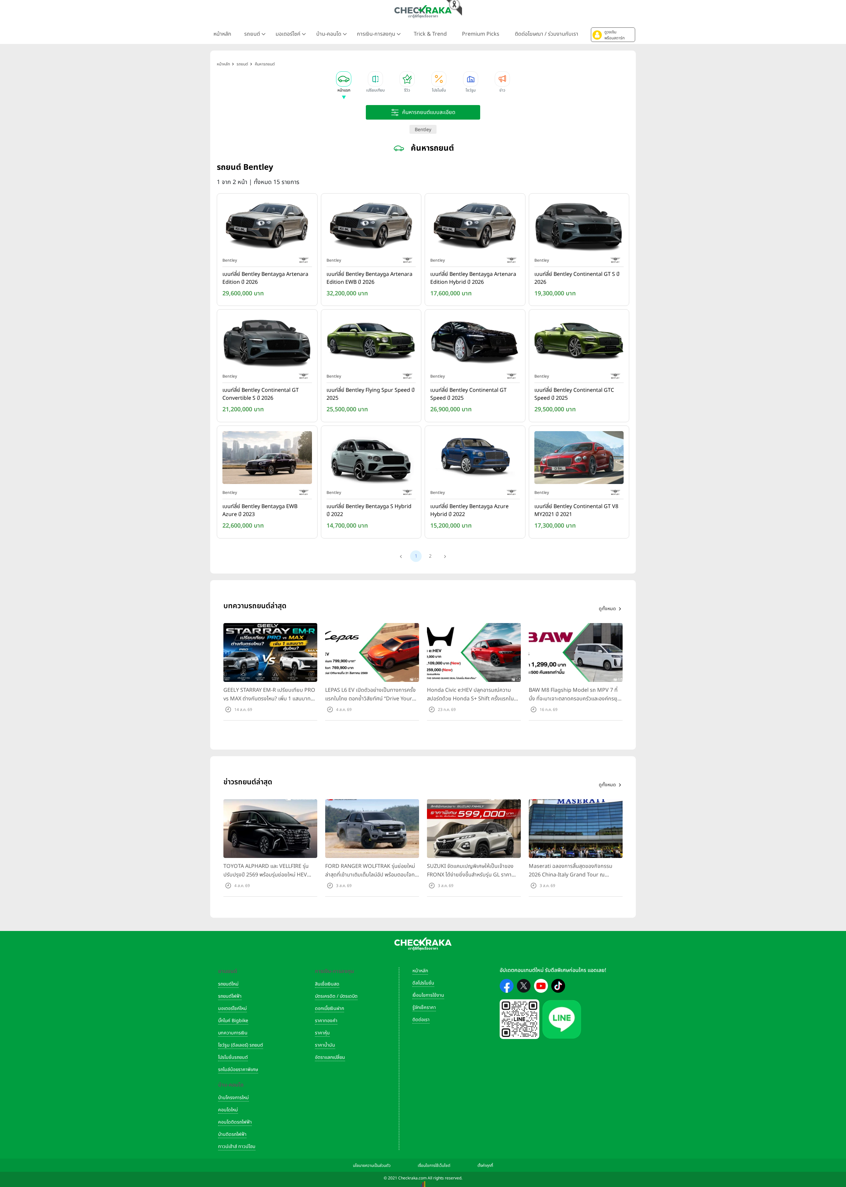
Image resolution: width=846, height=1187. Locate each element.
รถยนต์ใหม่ (228, 984)
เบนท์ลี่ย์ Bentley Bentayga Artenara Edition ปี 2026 (265, 278)
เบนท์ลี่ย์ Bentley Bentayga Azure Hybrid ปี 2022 (469, 510)
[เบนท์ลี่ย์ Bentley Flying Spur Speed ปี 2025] (371, 343)
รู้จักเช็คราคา (424, 1007)
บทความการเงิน (233, 1032)
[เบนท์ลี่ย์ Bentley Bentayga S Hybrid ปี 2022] (371, 459)
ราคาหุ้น (322, 1032)
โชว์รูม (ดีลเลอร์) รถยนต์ (240, 1045)
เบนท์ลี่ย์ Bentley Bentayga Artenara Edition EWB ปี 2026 (369, 278)
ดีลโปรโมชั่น (423, 983)
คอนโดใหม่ (228, 1109)
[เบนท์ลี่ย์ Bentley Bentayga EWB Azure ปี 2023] (267, 459)
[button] (613, 34)
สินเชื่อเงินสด (327, 984)
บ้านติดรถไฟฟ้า (232, 1134)
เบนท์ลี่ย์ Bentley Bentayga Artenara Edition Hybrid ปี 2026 (473, 278)
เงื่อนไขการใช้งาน (428, 995)
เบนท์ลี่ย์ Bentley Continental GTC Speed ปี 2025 (574, 394)
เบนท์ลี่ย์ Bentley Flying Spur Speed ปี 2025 (371, 394)
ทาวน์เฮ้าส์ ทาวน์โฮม (236, 1146)
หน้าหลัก (222, 34)
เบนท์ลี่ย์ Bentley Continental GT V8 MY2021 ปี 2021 (576, 510)
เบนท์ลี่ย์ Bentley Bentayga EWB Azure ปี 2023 (259, 510)
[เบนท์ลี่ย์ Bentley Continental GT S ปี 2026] (579, 227)
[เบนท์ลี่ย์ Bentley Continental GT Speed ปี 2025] (475, 343)
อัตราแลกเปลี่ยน (330, 1057)
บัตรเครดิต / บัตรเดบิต (336, 996)
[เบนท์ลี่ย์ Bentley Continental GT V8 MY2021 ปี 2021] (579, 459)
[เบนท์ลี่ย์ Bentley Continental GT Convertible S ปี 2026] (267, 343)
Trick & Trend (430, 34)
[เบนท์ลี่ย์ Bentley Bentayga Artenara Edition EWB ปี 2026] (371, 227)
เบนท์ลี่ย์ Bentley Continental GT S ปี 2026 (577, 278)
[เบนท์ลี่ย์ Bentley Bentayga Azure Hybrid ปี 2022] (475, 459)
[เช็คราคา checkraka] (423, 12)
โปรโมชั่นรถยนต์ (233, 1057)
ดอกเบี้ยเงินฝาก (329, 1008)
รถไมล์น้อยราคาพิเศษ (238, 1069)
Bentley (423, 129)
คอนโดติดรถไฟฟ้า (235, 1122)
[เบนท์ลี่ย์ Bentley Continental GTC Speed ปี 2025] (579, 343)
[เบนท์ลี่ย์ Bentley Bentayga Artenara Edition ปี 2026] (267, 227)
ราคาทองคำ (326, 1020)
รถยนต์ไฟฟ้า (230, 996)
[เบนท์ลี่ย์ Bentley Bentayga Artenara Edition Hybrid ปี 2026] (475, 227)
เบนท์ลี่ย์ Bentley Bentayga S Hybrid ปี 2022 (369, 510)
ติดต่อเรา (421, 1019)
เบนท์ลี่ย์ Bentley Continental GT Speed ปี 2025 (468, 394)
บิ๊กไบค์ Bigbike (233, 1020)
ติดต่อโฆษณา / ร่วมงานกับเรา (546, 34)
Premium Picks (480, 34)
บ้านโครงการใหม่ (233, 1097)
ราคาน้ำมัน (325, 1045)
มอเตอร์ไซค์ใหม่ (232, 1008)
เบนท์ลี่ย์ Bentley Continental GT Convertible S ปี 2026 (260, 394)
